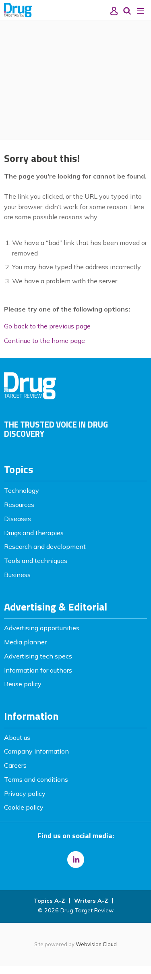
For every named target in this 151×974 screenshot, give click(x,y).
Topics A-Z (49, 900)
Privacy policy (25, 793)
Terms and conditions (36, 779)
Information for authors (38, 670)
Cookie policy (23, 807)
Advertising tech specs (38, 656)
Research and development (45, 546)
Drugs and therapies (34, 533)
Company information (36, 751)
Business (17, 575)
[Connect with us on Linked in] (75, 859)
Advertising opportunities (41, 628)
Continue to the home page (44, 340)
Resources (19, 504)
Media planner (25, 642)
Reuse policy (22, 684)
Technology (21, 490)
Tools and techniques (35, 561)
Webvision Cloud (96, 944)
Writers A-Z (91, 900)
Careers (15, 765)
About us (17, 737)
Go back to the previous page (47, 326)
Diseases (17, 519)
